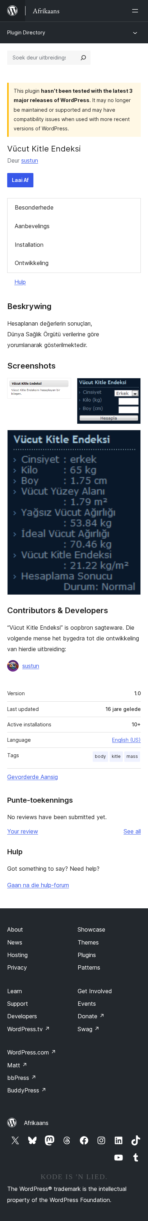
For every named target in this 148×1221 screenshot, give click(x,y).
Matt (17, 1065)
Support (17, 1003)
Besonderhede (34, 207)
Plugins (87, 954)
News (14, 942)
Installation (29, 244)
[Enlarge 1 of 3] (61, 387)
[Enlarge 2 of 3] (131, 387)
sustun (29, 160)
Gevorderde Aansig (32, 776)
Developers (22, 1016)
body (100, 756)
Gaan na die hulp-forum (38, 885)
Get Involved (95, 991)
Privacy (17, 967)
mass (132, 756)
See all (132, 831)
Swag (89, 1029)
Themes (88, 942)
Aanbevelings (32, 226)
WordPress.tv (28, 1029)
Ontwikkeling (31, 262)
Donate (91, 1016)
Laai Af (20, 180)
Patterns (89, 967)
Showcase (91, 929)
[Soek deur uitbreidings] (83, 58)
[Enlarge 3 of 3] (131, 439)
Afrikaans (36, 1122)
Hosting (17, 954)
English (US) (126, 740)
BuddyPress (26, 1090)
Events (87, 1003)
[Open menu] (136, 10)
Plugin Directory (26, 32)
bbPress (21, 1077)
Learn (14, 991)
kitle (116, 756)
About (15, 929)
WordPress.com (31, 1052)
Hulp (20, 281)
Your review (22, 831)
